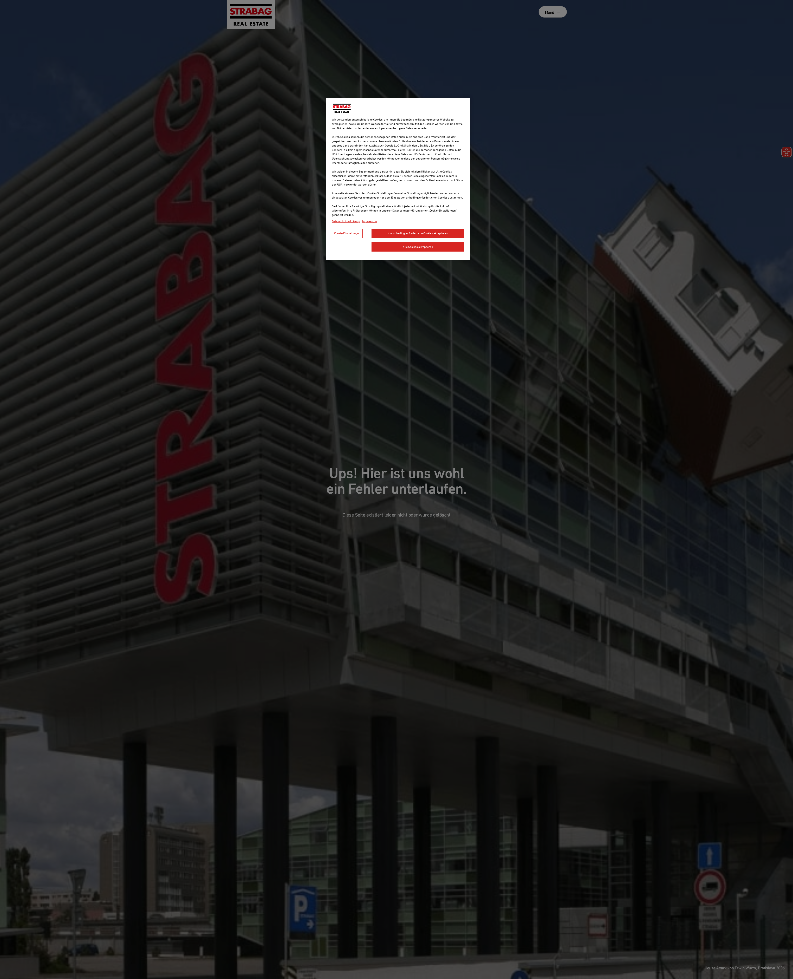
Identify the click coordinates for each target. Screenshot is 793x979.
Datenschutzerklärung (346, 221)
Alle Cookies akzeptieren (418, 246)
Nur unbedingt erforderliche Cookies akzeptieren (418, 233)
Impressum (369, 221)
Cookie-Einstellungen (347, 233)
